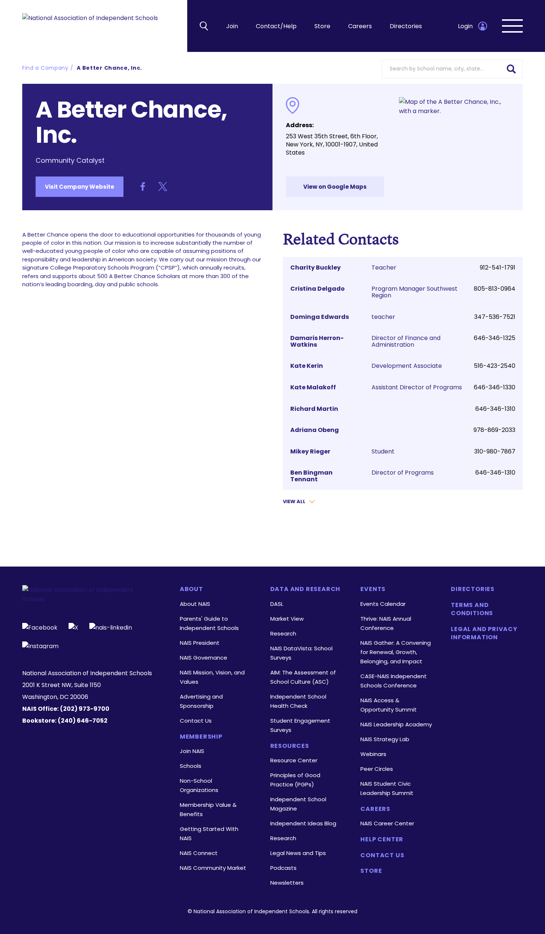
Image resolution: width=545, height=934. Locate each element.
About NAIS (195, 604)
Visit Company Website (79, 187)
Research (283, 633)
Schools (190, 766)
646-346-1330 (494, 387)
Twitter (162, 186)
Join (232, 26)
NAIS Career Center (387, 823)
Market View (287, 619)
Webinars (373, 754)
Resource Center (293, 760)
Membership (201, 737)
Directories (406, 26)
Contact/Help (276, 26)
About (191, 589)
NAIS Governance (203, 657)
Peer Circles (376, 769)
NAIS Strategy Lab (384, 739)
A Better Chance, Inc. (109, 68)
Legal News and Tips (298, 853)
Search (512, 68)
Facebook (142, 186)
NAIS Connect (199, 853)
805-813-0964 (494, 288)
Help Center (381, 839)
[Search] (204, 26)
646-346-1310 (495, 409)
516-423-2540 (494, 366)
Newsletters (287, 883)
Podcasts (283, 868)
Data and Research (305, 589)
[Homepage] (90, 26)
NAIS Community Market (213, 868)
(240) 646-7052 (83, 720)
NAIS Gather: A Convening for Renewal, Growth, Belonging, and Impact (395, 652)
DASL (276, 604)
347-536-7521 (494, 317)
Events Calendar (383, 604)
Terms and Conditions (472, 609)
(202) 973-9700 (84, 708)
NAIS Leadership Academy (396, 724)
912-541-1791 (497, 267)
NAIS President (199, 643)
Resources (289, 746)
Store (322, 26)
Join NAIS (192, 751)
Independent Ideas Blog (303, 823)
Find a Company (45, 68)
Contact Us (196, 721)
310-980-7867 (494, 451)
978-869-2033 (494, 430)
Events (373, 589)
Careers (360, 26)
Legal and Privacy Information (484, 633)
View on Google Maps (335, 187)
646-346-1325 (494, 338)
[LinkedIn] (110, 626)
